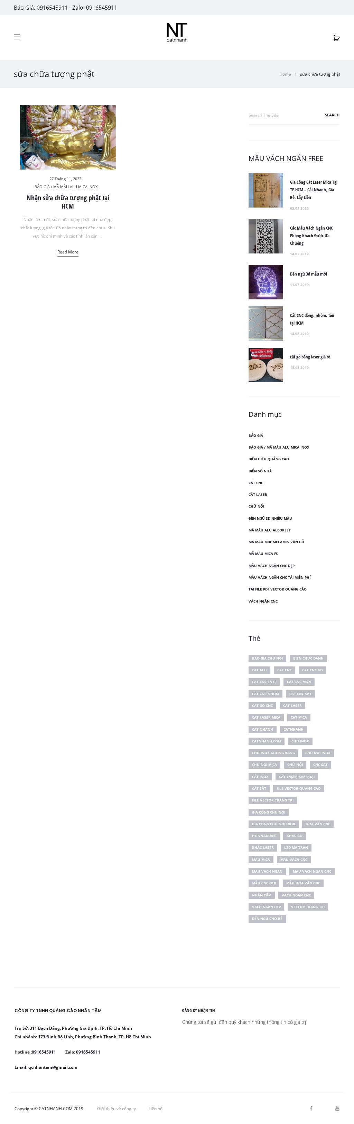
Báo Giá (256, 435)
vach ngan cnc (296, 895)
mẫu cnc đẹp (264, 883)
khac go (294, 835)
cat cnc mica (299, 681)
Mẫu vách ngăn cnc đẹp (272, 565)
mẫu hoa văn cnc (303, 883)
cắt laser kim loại (297, 776)
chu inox (300, 741)
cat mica (299, 717)
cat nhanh (262, 729)
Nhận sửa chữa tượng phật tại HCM (68, 202)
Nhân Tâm (261, 895)
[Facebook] (311, 1108)
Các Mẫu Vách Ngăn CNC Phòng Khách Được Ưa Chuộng (311, 235)
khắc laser (263, 847)
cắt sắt (259, 788)
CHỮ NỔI (256, 506)
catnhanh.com (266, 741)
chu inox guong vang (273, 752)
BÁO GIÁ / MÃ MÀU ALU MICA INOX (66, 186)
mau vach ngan (267, 871)
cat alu (259, 669)
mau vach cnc (293, 859)
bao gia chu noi (267, 658)
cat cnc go (312, 669)
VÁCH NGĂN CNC (263, 601)
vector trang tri (308, 906)
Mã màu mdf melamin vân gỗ (276, 541)
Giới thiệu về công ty (116, 1109)
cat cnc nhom (265, 693)
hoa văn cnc (318, 824)
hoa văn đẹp (264, 835)
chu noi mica (264, 764)
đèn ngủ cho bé (267, 918)
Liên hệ (155, 1109)
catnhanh (293, 729)
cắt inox (260, 776)
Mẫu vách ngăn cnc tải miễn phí (279, 577)
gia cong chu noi (268, 812)
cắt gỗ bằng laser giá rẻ (310, 357)
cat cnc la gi (264, 681)
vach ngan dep (266, 906)
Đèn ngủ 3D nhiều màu (270, 518)
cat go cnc (262, 705)
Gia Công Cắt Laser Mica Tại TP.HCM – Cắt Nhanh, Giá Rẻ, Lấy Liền (313, 189)
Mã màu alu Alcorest (270, 530)
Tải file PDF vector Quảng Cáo (278, 589)
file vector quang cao (299, 788)
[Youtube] (337, 1108)
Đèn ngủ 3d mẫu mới (308, 274)
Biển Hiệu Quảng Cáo (269, 459)
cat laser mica (266, 717)
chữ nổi (295, 764)
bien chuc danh (308, 658)
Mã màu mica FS (263, 553)
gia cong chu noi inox (273, 824)
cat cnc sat (300, 693)
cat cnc (284, 669)
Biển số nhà (260, 471)
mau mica (261, 859)
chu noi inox (317, 752)
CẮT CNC (256, 482)
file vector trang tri (273, 800)
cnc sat (320, 764)
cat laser (292, 705)
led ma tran (296, 847)
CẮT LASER (258, 494)
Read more (67, 252)
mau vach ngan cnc (312, 871)
